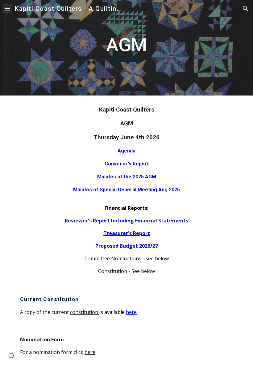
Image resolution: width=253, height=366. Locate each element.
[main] (126, 48)
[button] (7, 8)
